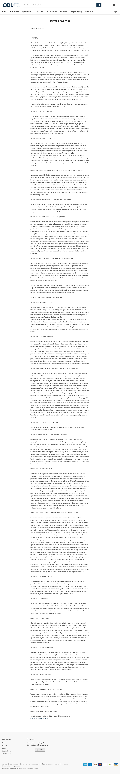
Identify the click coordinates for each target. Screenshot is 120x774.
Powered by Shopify (32, 768)
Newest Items (14, 12)
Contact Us (89, 12)
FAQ (22, 764)
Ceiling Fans (39, 12)
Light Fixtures (27, 12)
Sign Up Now (40, 750)
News (4, 748)
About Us (4, 764)
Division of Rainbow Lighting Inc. (11, 766)
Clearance (63, 12)
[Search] (98, 5)
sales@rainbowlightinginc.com (39, 718)
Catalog (4, 745)
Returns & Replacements (33, 764)
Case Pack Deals (51, 12)
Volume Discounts (14, 764)
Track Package (6, 754)
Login (115, 12)
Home (4, 12)
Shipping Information (47, 764)
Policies (57, 764)
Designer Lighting (76, 12)
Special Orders (6, 751)
